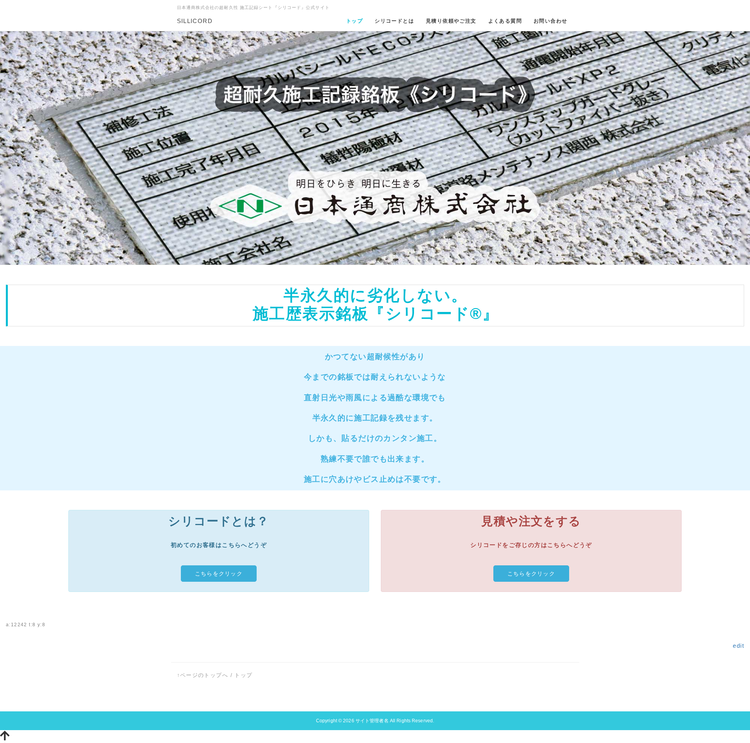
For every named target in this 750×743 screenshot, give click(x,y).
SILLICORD (195, 21)
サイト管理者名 (372, 720)
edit (738, 645)
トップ (243, 675)
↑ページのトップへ (203, 675)
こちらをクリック (219, 573)
